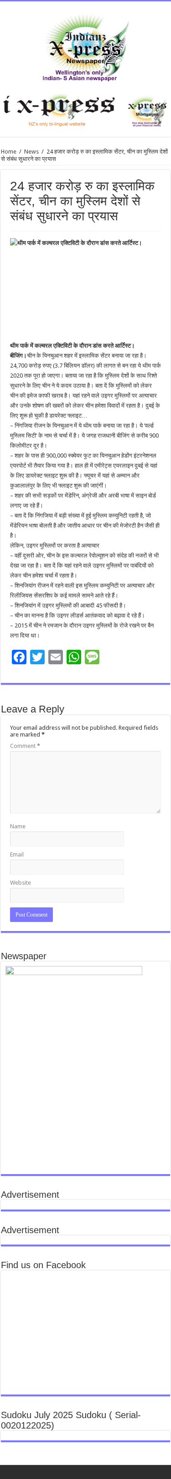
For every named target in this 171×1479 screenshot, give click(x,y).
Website (20, 882)
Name (18, 826)
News (31, 151)
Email (17, 854)
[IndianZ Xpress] (85, 46)
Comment (25, 745)
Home (8, 151)
